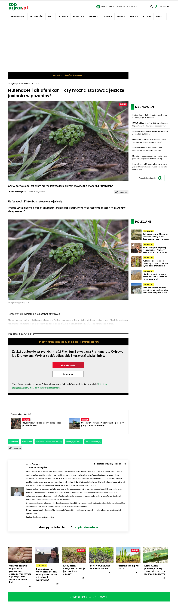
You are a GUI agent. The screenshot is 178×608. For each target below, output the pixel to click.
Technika (77, 16)
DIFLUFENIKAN (27, 441)
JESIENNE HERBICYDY (93, 441)
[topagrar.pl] (18, 6)
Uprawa (62, 16)
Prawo (92, 16)
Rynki (50, 16)
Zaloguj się (68, 374)
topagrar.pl (13, 83)
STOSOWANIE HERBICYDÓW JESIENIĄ (49, 441)
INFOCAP (147, 16)
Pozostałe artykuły (147, 178)
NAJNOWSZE (145, 107)
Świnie (133, 16)
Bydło (120, 16)
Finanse (106, 16)
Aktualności (36, 16)
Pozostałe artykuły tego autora (110, 464)
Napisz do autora (86, 527)
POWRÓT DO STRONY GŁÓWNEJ (89, 597)
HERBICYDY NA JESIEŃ (74, 441)
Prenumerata (17, 16)
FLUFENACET (13, 441)
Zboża (36, 83)
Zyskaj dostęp (68, 365)
